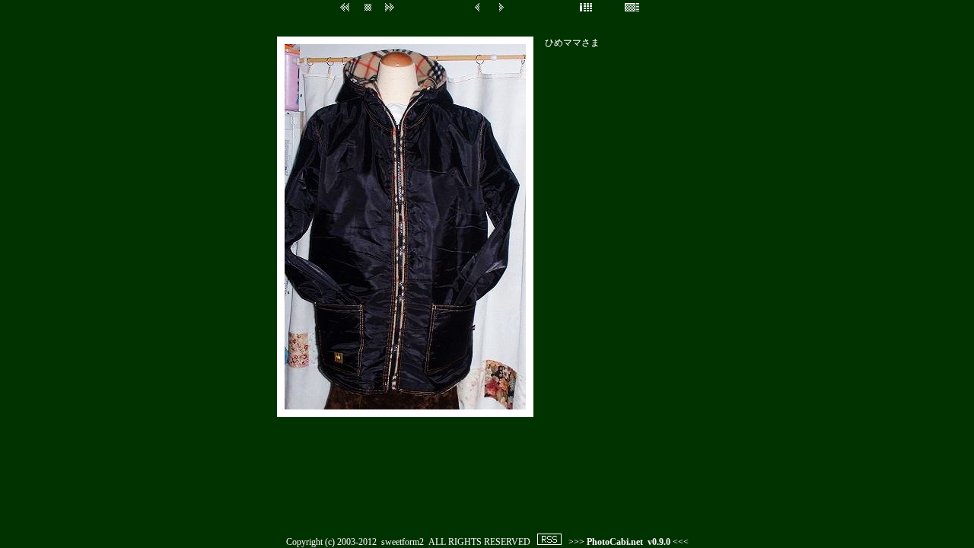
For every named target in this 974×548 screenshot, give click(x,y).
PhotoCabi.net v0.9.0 (628, 542)
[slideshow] (342, 19)
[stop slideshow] (368, 19)
